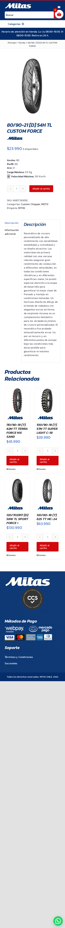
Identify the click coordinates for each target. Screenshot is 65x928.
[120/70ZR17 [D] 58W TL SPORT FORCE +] (17, 490)
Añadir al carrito (41, 188)
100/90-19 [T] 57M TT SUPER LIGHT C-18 (47, 428)
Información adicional (12, 232)
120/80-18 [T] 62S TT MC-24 (47, 516)
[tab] (12, 222)
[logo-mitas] (18, 4)
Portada (12, 42)
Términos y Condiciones (19, 657)
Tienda (21, 42)
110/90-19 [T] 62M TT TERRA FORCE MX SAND (17, 430)
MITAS (21, 208)
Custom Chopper (30, 204)
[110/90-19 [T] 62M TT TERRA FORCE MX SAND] (17, 400)
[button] (58, 921)
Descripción (12, 223)
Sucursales (11, 663)
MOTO (44, 204)
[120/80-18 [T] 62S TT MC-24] (47, 490)
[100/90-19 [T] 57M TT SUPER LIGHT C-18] (47, 400)
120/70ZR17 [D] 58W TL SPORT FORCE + (17, 518)
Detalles (12, 469)
